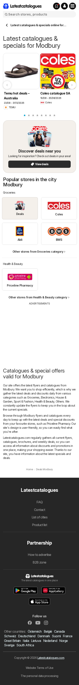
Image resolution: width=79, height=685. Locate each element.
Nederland (50, 641)
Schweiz (10, 636)
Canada (59, 631)
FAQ (39, 502)
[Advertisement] (39, 333)
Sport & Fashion (23, 401)
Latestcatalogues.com (50, 657)
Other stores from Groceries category (38, 251)
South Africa (25, 645)
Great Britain (12, 641)
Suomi (56, 636)
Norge (63, 641)
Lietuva (36, 641)
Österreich (35, 631)
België (48, 631)
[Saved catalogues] (56, 6)
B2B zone (39, 562)
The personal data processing (39, 676)
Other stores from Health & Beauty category (38, 297)
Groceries (33, 397)
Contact (39, 510)
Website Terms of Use (39, 667)
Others (60, 401)
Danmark (43, 636)
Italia (26, 641)
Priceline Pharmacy (58, 423)
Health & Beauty (44, 401)
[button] (64, 6)
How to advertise (39, 555)
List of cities (40, 517)
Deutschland (26, 636)
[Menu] (72, 6)
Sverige (9, 645)
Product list (39, 525)
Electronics (47, 397)
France (68, 636)
